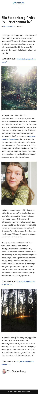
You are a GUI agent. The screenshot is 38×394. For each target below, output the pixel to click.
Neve (10, 392)
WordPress (26, 392)
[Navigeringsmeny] (19, 7)
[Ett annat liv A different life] (19, 2)
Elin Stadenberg (8, 26)
